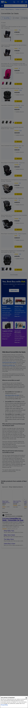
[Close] (26, 697)
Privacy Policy (4, 704)
